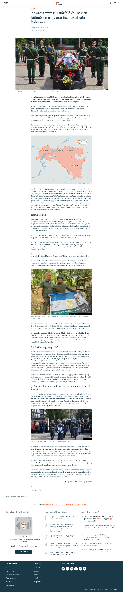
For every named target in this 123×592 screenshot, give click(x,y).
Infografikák (37, 582)
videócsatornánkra (89, 546)
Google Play (99, 519)
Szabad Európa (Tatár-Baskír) (40, 27)
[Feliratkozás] (84, 568)
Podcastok (37, 575)
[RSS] (76, 568)
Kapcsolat (9, 582)
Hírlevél (116, 3)
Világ (33, 9)
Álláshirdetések (11, 578)
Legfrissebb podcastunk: (18, 512)
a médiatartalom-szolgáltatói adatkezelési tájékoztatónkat (65, 504)
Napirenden (37, 568)
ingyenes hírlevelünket (91, 537)
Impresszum (10, 585)
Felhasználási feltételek (13, 575)
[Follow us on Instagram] (71, 568)
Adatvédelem (10, 571)
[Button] (88, 36)
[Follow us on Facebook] (67, 568)
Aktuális (36, 571)
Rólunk (8, 568)
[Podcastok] (110, 3)
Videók (36, 578)
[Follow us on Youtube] (63, 568)
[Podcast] (80, 568)
